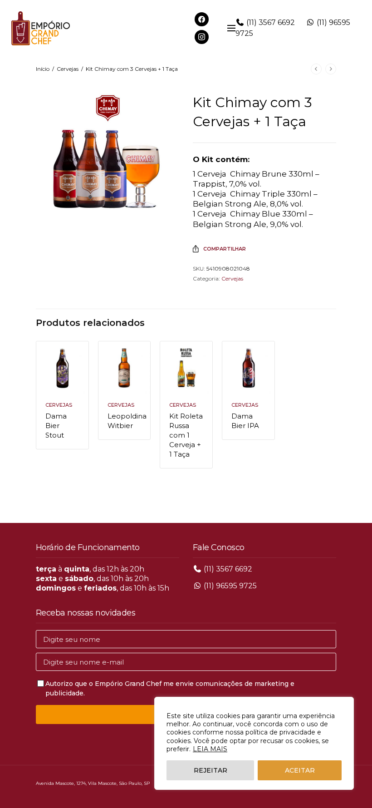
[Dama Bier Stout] (62, 367)
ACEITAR (300, 770)
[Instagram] (202, 36)
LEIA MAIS (210, 749)
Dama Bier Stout (56, 425)
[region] (254, 743)
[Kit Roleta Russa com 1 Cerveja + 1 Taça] (186, 367)
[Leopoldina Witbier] (124, 367)
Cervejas (67, 68)
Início (42, 68)
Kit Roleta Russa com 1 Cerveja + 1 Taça (186, 435)
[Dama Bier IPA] (248, 367)
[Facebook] (202, 19)
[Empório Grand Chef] (40, 28)
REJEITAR (210, 770)
